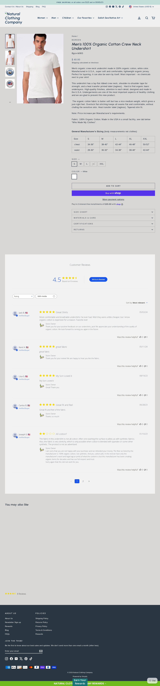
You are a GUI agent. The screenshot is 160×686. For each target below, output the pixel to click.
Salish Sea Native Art (109, 17)
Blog (38, 7)
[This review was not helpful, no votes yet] (145, 337)
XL (93, 164)
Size (76, 159)
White (74, 176)
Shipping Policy (42, 618)
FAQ (44, 7)
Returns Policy (42, 622)
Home (74, 36)
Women (41, 17)
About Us (9, 618)
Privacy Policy (41, 626)
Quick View (22, 563)
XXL (102, 164)
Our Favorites (84, 17)
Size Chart (81, 212)
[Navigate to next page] (89, 481)
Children (67, 17)
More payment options (113, 199)
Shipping (29, 7)
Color (79, 171)
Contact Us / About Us (14, 7)
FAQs (7, 634)
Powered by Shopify (80, 676)
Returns (79, 230)
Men (54, 17)
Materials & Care (85, 218)
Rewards (8, 626)
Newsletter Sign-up (13, 622)
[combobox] (23, 296)
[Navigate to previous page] (71, 481)
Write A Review (98, 279)
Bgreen (76, 40)
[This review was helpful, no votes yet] (140, 337)
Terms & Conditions (44, 630)
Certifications (83, 224)
